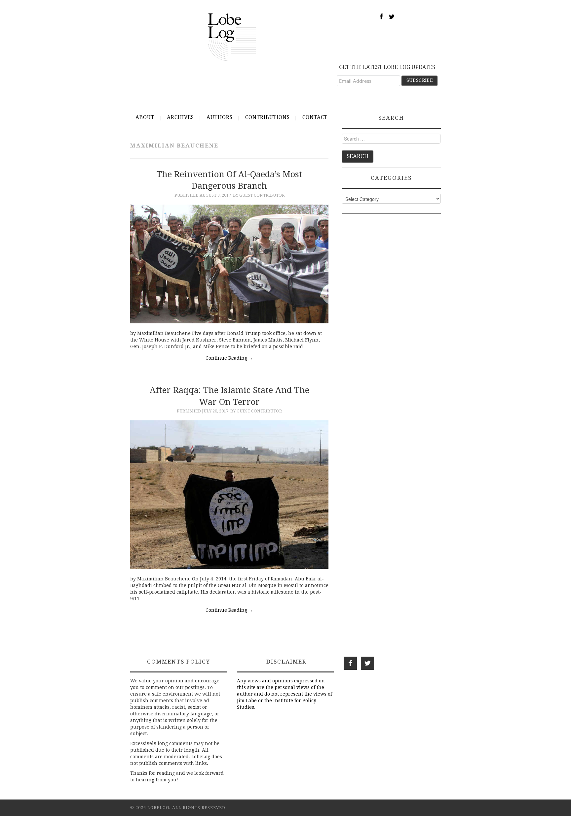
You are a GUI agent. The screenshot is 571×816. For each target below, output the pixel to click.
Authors (220, 117)
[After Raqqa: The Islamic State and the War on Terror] (229, 494)
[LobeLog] (232, 36)
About (144, 117)
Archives (180, 117)
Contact (314, 117)
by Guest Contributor (259, 195)
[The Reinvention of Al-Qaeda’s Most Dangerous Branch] (229, 264)
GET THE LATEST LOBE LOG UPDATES (387, 67)
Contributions (267, 117)
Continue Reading (229, 358)
